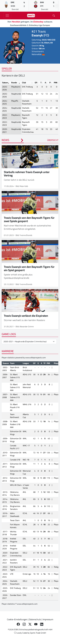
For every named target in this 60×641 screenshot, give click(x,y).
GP (36, 82)
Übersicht (52, 140)
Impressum (48, 619)
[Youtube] (36, 624)
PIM (55, 82)
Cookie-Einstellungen (17, 619)
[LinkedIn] (41, 624)
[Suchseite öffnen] (54, 15)
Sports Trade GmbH (38, 633)
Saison (5, 82)
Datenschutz (35, 619)
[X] (30, 624)
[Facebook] (18, 624)
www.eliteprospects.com (35, 357)
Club (24, 82)
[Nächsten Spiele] (57, 6)
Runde (14, 82)
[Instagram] (24, 624)
